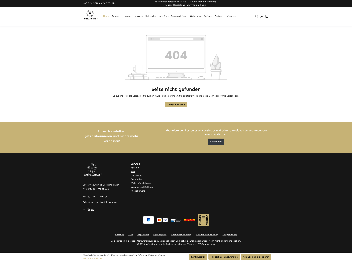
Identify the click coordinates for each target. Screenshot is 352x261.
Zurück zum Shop (176, 104)
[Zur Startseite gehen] (90, 16)
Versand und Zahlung (142, 187)
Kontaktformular (108, 202)
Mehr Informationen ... (93, 258)
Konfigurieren (198, 256)
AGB (133, 171)
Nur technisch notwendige (224, 256)
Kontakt (135, 167)
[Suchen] (256, 16)
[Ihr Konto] (261, 16)
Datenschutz (137, 179)
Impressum (136, 175)
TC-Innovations (206, 244)
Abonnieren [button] (216, 141)
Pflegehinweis (138, 191)
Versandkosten (167, 241)
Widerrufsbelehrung (141, 183)
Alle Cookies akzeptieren (256, 256)
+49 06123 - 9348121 (95, 188)
